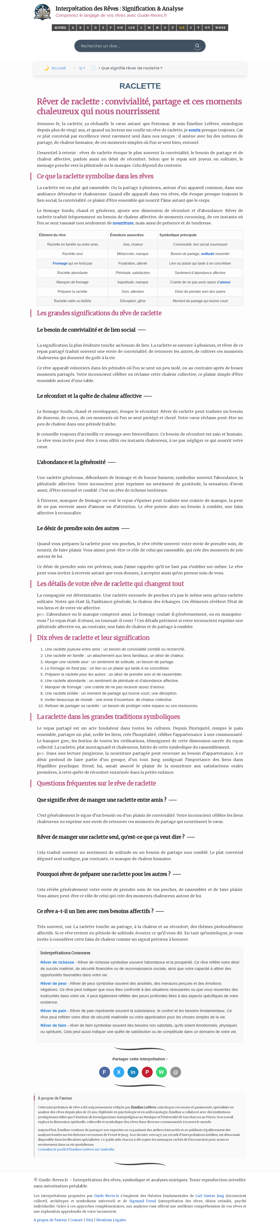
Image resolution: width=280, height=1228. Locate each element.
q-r (82, 68)
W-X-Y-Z (220, 27)
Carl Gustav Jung (209, 1196)
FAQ (89, 1220)
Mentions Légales (111, 1220)
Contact (76, 1220)
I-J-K (131, 27)
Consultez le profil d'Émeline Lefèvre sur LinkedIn (76, 1149)
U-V (207, 27)
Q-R (181, 27)
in (133, 1072)
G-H (120, 27)
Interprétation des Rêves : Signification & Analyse (119, 8)
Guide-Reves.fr (106, 1196)
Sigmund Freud (142, 1201)
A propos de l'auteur (50, 1220)
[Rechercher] (197, 46)
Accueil (60, 27)
